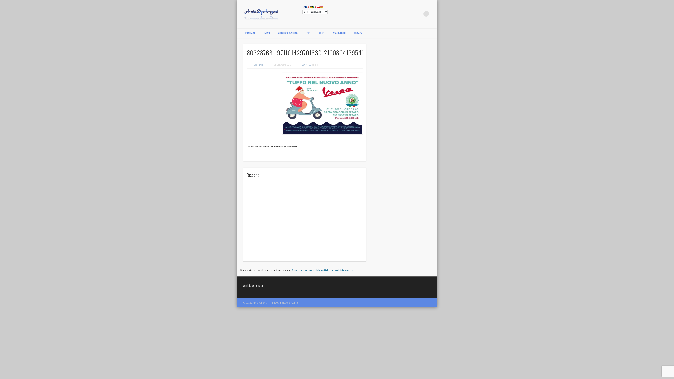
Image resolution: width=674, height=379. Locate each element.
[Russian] (318, 7)
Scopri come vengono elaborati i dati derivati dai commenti (323, 270)
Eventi (267, 33)
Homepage (250, 33)
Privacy (358, 33)
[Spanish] (321, 7)
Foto (308, 33)
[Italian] (314, 7)
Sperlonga (258, 64)
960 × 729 (307, 64)
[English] (304, 7)
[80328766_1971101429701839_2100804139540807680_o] (322, 104)
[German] (311, 7)
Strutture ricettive (288, 33)
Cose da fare (339, 33)
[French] (307, 7)
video (321, 33)
